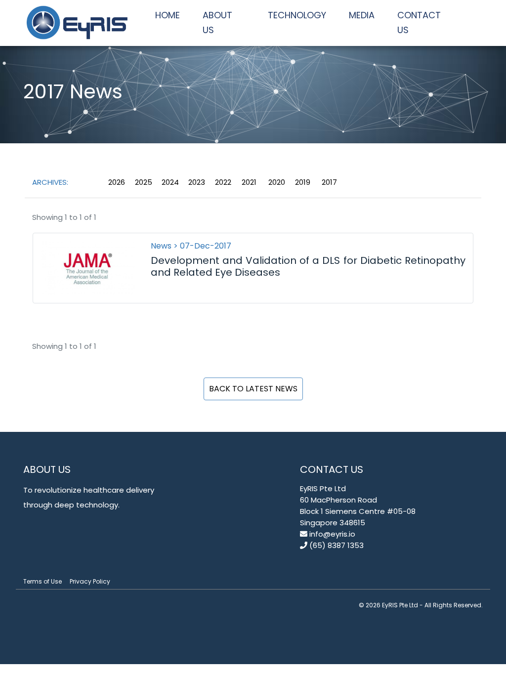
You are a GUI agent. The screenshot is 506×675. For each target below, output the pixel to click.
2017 (329, 182)
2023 (196, 182)
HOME (167, 15)
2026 (116, 182)
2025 (143, 182)
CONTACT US (419, 22)
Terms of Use (42, 581)
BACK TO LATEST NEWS (253, 388)
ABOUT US (217, 22)
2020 (276, 182)
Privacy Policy (90, 581)
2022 (223, 182)
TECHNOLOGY (297, 15)
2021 (249, 182)
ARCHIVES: (50, 182)
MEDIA (362, 15)
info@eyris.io (331, 534)
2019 (302, 182)
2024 (170, 182)
